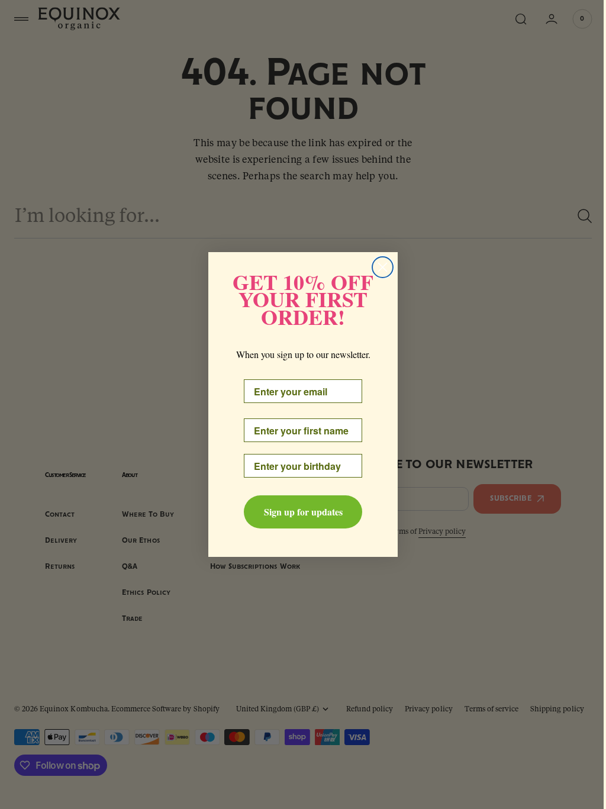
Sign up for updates (298, 511)
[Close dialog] (378, 267)
